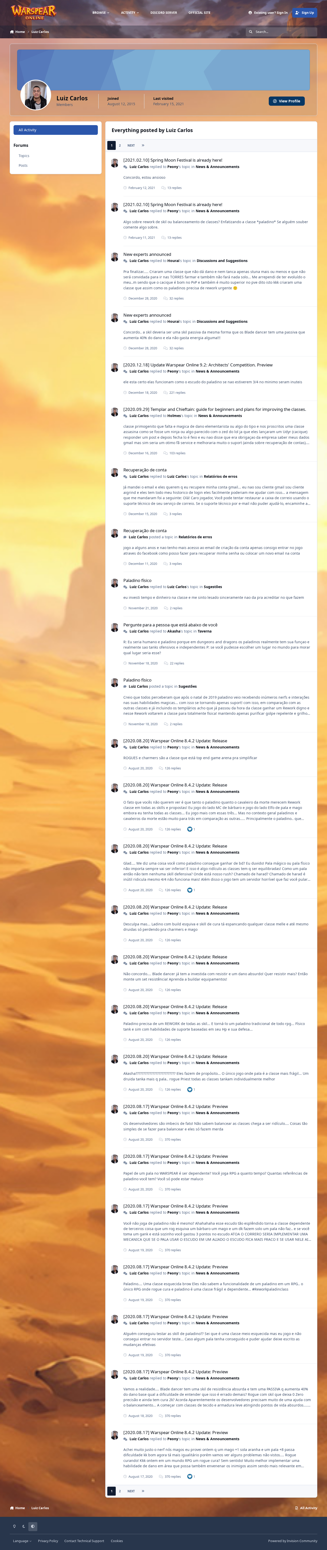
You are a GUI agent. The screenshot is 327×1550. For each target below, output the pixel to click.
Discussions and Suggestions (222, 260)
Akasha (173, 631)
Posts (23, 165)
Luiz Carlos (139, 166)
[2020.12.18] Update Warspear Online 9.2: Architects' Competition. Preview (198, 365)
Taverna (205, 631)
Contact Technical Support (84, 1541)
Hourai (173, 260)
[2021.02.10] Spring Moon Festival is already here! (173, 160)
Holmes (174, 415)
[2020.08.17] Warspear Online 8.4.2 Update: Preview (175, 1106)
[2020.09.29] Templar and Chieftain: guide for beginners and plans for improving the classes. (214, 409)
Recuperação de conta (145, 470)
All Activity (27, 129)
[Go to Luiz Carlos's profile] (114, 163)
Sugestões (213, 586)
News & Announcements (217, 166)
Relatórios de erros (220, 476)
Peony (172, 166)
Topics (24, 155)
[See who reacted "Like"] (189, 829)
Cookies (117, 1541)
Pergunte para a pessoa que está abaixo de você (170, 625)
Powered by (292, 1541)
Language (21, 1541)
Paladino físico (137, 580)
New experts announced (147, 254)
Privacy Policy (48, 1541)
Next (131, 145)
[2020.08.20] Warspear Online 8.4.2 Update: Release (175, 741)
